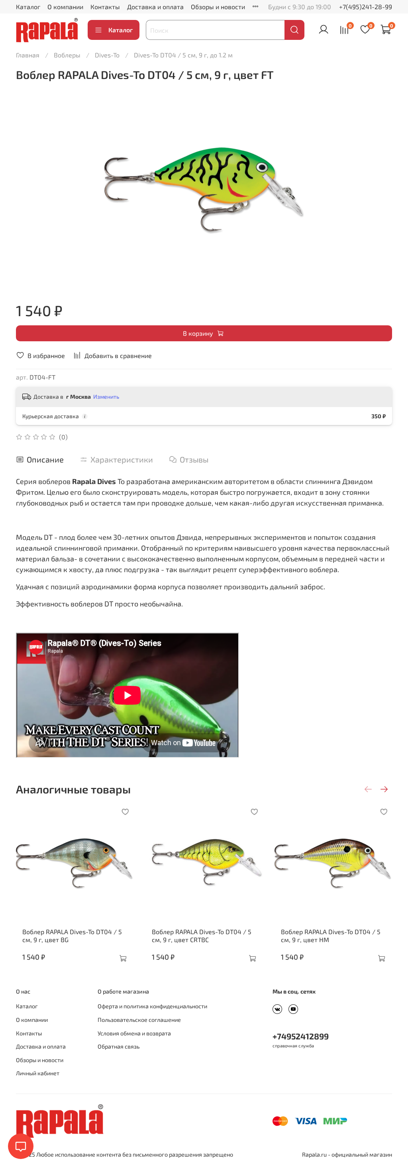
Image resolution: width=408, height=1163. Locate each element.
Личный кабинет (37, 1073)
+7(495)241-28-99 (365, 6)
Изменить (106, 396)
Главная (27, 55)
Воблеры (67, 55)
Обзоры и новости (218, 6)
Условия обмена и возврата (134, 1033)
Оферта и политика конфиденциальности (152, 1006)
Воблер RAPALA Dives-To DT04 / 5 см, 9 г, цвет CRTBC (201, 935)
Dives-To (107, 55)
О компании (65, 6)
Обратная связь (118, 1046)
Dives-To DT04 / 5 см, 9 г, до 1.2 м (183, 55)
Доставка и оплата (155, 6)
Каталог (28, 6)
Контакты (105, 6)
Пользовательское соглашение (139, 1019)
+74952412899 (301, 1036)
